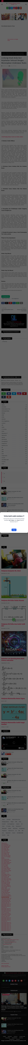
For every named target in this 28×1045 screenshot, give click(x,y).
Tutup (14, 529)
